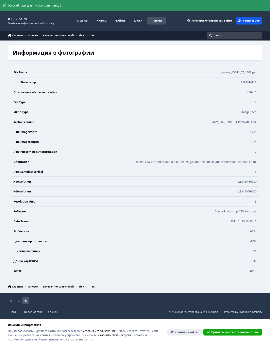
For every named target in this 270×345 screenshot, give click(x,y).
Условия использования (99, 331)
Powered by (243, 312)
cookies (45, 335)
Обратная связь (33, 312)
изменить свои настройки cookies (121, 335)
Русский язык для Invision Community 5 (34, 5)
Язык (13, 312)
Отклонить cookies (184, 332)
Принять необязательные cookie (235, 332)
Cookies (53, 312)
